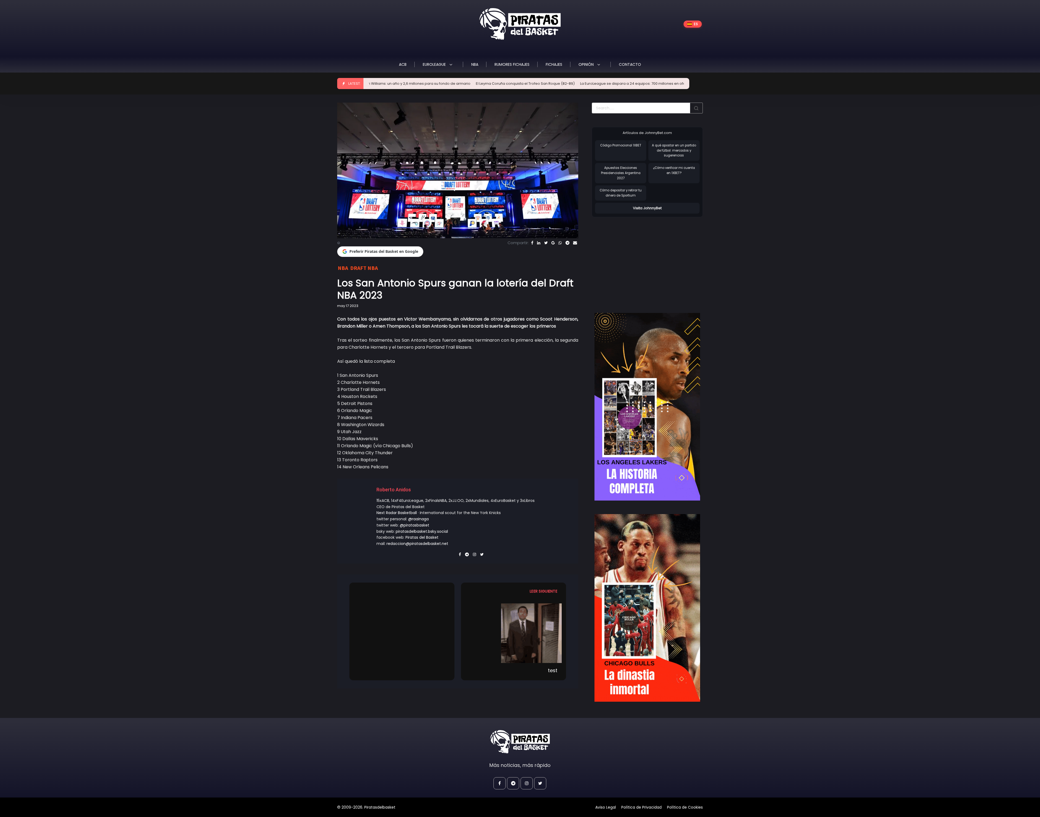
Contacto (630, 64)
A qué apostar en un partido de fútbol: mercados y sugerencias (674, 150)
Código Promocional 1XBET (620, 145)
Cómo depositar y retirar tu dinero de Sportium (621, 193)
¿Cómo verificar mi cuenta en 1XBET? (674, 170)
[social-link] (499, 783)
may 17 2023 (347, 305)
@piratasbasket (414, 525)
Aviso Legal (605, 807)
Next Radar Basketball (396, 512)
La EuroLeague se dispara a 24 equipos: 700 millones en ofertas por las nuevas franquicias (595, 83)
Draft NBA (364, 267)
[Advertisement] (637, 259)
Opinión (586, 64)
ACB (403, 64)
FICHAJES (554, 64)
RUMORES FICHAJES (512, 64)
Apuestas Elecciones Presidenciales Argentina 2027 (621, 173)
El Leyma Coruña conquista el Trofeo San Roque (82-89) (460, 83)
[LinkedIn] (538, 243)
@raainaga (418, 519)
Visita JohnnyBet (647, 208)
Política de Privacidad (641, 807)
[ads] (647, 407)
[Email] (575, 243)
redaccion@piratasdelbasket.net (417, 543)
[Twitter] (546, 243)
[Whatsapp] (560, 243)
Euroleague (435, 64)
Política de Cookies (685, 807)
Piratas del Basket (421, 537)
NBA (474, 64)
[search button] (696, 108)
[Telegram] (567, 243)
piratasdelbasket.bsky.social (422, 531)
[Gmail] (553, 243)
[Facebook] (532, 243)
